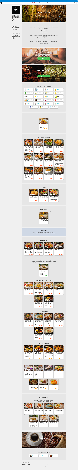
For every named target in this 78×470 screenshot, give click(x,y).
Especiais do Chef (15, 26)
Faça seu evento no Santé (16, 17)
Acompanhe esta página (73, 0)
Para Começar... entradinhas (14, 22)
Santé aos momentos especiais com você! (15, 16)
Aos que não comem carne (16, 27)
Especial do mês (14, 20)
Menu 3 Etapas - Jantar (15, 35)
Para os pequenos (15, 25)
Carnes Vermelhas (15, 30)
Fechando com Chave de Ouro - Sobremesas (16, 33)
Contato (13, 38)
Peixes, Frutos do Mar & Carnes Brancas (16, 29)
